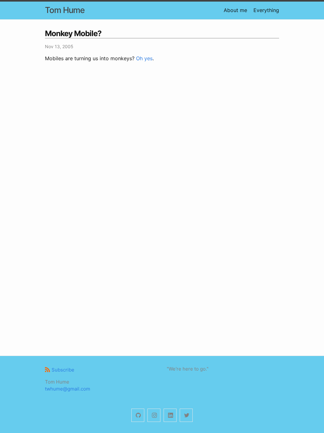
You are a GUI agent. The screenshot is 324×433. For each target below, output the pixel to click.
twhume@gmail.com (67, 389)
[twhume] (137, 415)
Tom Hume (64, 10)
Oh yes (144, 58)
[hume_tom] (153, 415)
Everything (266, 10)
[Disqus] (162, 158)
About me (235, 10)
